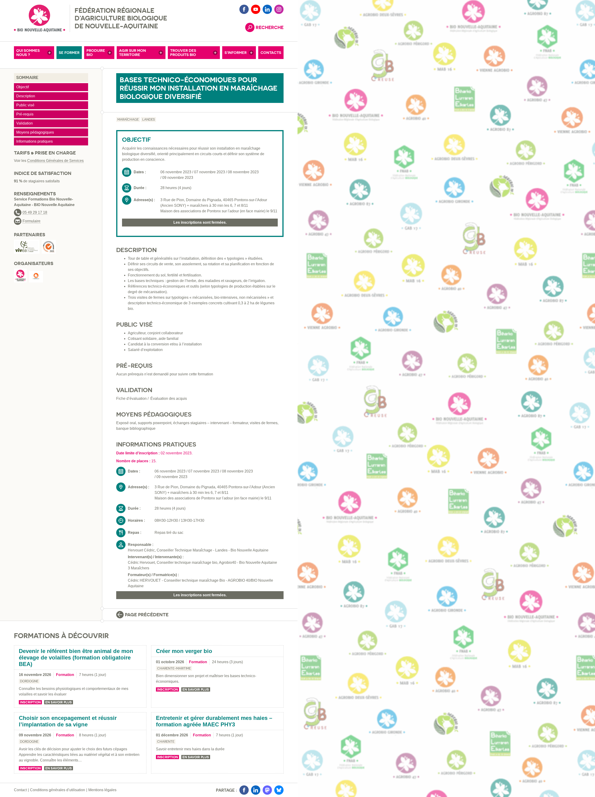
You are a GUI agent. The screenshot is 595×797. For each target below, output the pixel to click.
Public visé (25, 105)
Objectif (22, 87)
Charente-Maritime (174, 668)
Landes (148, 119)
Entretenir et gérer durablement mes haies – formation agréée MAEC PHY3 (214, 721)
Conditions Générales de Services (55, 161)
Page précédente (147, 614)
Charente (165, 741)
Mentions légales (102, 790)
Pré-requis (24, 114)
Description (25, 96)
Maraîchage (128, 119)
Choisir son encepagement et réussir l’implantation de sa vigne (68, 721)
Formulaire (31, 221)
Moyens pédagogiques (35, 132)
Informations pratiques (34, 141)
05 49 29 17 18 (35, 212)
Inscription (30, 702)
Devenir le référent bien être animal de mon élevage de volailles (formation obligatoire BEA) (76, 657)
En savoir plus (58, 702)
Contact (20, 790)
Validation (24, 123)
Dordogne (29, 681)
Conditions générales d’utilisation (57, 790)
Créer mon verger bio (184, 651)
